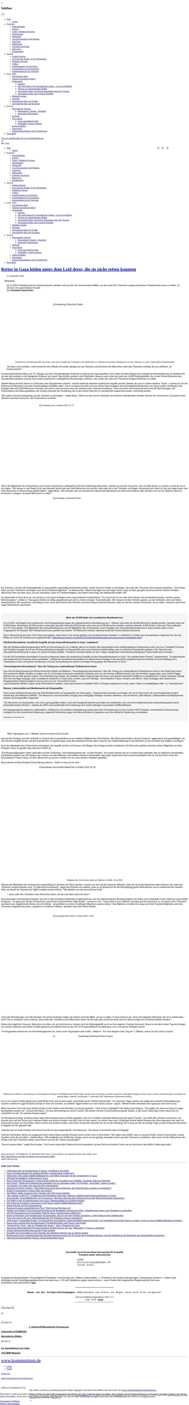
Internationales (18, 26)
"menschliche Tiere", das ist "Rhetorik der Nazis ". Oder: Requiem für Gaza (43, 1225)
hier (100, 1299)
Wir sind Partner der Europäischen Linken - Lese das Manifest (45, 86)
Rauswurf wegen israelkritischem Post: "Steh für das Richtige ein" (39, 1208)
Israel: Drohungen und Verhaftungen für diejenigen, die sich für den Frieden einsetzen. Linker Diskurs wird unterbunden (65, 1215)
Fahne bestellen (19, 126)
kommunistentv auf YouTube (24, 66)
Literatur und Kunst (20, 46)
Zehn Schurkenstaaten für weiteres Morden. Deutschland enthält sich (40, 1173)
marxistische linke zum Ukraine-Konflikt (35, 94)
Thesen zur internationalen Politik (32, 89)
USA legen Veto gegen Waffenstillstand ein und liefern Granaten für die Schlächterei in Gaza (52, 1176)
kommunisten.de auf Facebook (25, 69)
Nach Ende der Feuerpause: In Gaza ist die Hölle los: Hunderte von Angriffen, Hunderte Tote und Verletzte (58, 1181)
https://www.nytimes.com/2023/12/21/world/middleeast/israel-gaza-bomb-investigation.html (97, 638)
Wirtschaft (16, 36)
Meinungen (17, 44)
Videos (15, 64)
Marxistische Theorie (21, 109)
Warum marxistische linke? (24, 79)
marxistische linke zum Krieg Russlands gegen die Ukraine (43, 91)
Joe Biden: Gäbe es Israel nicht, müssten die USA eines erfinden (38, 1193)
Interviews (16, 49)
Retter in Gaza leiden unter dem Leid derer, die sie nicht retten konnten (68, 269)
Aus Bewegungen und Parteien (25, 39)
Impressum (17, 128)
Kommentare (18, 51)
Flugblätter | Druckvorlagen (30, 123)
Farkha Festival (19, 56)
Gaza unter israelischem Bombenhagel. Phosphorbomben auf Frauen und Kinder (46, 1223)
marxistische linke (20, 76)
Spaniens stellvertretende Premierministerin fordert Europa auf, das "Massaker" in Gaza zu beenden (55, 1228)
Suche (15, 21)
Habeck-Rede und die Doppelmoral (24, 1205)
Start (9, 19)
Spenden (16, 99)
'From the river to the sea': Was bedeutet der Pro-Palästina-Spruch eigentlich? (44, 1218)
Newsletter (11, 133)
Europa (15, 29)
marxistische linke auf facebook (26, 104)
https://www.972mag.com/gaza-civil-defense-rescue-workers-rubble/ (28, 1157)
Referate (16, 116)
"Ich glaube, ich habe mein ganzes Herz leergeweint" (33, 1186)
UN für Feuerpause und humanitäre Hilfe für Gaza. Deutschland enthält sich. (44, 1213)
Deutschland (17, 34)
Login (9, 1366)
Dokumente (17, 81)
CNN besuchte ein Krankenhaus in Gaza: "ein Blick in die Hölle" (38, 1171)
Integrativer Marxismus (28, 114)
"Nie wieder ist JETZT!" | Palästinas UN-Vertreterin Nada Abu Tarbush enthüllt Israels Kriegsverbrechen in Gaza (61, 1195)
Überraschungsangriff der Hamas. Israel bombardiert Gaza (35, 1238)
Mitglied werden (19, 96)
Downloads (17, 118)
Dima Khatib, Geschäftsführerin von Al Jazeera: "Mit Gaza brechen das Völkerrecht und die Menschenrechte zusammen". (66, 1198)
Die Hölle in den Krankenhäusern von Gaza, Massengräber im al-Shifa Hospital (45, 1200)
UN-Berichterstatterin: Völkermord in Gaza (27, 1178)
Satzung (21, 84)
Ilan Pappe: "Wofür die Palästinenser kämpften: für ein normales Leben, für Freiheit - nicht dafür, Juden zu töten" (61, 1183)
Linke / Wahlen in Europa (23, 31)
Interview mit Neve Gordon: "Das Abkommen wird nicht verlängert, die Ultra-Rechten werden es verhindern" (59, 1188)
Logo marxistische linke (28, 121)
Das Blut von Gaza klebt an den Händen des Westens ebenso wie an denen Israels (47, 1233)
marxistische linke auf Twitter (25, 101)
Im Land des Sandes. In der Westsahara (29, 59)
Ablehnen (15, 1401)
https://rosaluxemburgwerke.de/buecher (139, 1390)
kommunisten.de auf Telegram (25, 71)
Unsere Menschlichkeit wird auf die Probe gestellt (31, 1230)
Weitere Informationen (10, 1404)
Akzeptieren (5, 1401)
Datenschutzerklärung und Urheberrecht (29, 131)
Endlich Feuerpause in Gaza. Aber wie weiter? (29, 1191)
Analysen (16, 41)
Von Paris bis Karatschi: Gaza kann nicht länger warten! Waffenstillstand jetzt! (44, 1203)
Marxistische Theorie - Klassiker (32, 111)
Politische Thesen (20, 61)
